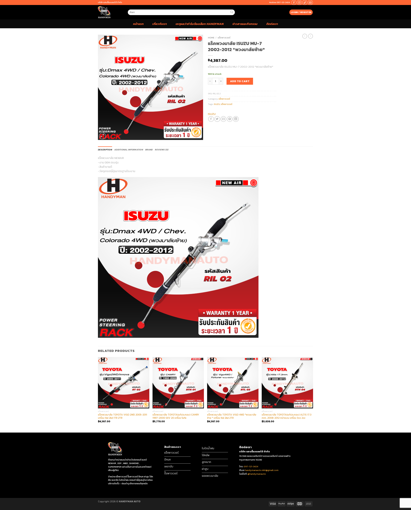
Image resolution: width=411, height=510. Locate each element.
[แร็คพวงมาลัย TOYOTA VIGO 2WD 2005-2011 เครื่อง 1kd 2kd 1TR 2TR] (123, 382)
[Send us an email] (310, 2)
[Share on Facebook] (211, 119)
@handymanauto (257, 474)
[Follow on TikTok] (304, 2)
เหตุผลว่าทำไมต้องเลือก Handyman (200, 24)
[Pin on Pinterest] (229, 119)
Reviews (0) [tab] (161, 149)
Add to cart (240, 81)
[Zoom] (102, 136)
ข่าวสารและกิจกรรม (245, 24)
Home (211, 37)
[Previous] (98, 394)
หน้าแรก (138, 24)
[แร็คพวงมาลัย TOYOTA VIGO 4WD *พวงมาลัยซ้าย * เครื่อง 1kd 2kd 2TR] (232, 382)
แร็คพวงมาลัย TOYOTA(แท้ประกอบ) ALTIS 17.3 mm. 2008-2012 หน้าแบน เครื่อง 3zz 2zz (286, 416)
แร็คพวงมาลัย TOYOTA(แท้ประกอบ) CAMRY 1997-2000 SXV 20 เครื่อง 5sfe (176, 416)
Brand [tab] (149, 149)
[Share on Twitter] (217, 119)
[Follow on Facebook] (293, 2)
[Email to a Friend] (223, 119)
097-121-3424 (250, 466)
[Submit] (232, 12)
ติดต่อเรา (272, 24)
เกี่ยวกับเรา (159, 24)
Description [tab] (105, 149)
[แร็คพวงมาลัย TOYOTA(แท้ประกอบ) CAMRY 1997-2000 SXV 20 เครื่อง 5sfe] (178, 382)
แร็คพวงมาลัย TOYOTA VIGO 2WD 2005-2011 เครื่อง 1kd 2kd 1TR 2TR (122, 416)
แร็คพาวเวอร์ (224, 37)
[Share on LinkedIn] (236, 119)
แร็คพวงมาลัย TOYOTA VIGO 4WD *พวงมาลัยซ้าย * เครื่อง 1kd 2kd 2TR (231, 416)
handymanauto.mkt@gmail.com (261, 470)
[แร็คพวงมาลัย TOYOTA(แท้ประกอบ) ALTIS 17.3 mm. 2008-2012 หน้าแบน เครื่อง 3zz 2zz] (287, 382)
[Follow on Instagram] (299, 2)
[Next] (312, 394)
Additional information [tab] (128, 149)
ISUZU (217, 104)
